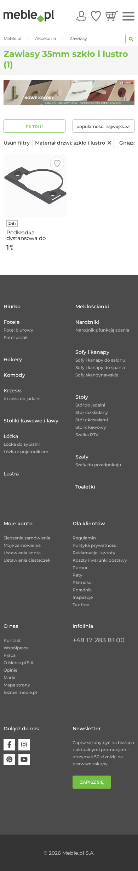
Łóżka (11, 436)
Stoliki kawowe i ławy (31, 420)
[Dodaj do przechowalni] (57, 163)
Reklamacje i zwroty (94, 552)
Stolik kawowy (90, 427)
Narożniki (87, 322)
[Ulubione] (96, 16)
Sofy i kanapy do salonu (100, 360)
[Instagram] (24, 744)
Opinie (10, 670)
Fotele (12, 322)
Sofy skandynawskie (96, 375)
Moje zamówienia (22, 545)
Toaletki (85, 487)
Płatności (82, 582)
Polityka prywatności (95, 545)
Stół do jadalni (90, 405)
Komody (14, 375)
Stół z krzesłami (91, 419)
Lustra (11, 473)
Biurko (12, 306)
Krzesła (13, 390)
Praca (10, 655)
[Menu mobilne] (128, 16)
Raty (77, 575)
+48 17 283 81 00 (99, 640)
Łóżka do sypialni (22, 444)
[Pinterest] (9, 759)
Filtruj (35, 126)
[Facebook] (9, 744)
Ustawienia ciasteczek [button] (27, 560)
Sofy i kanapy (92, 352)
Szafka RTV (87, 434)
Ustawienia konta (22, 552)
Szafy (81, 457)
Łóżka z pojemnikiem (26, 451)
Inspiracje (83, 597)
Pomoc (80, 567)
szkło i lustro (70, 143)
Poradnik (82, 589)
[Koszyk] (111, 16)
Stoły (81, 397)
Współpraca (16, 647)
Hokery (13, 359)
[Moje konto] (81, 16)
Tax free (81, 604)
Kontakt (12, 640)
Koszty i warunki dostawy (100, 560)
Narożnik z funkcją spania (102, 330)
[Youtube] (24, 759)
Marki (9, 677)
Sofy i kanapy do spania (100, 367)
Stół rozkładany (91, 412)
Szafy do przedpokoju (98, 464)
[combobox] (103, 126)
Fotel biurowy (18, 330)
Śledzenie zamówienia (27, 537)
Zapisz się (92, 782)
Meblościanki (92, 306)
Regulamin (84, 537)
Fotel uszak (16, 337)
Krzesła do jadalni (22, 398)
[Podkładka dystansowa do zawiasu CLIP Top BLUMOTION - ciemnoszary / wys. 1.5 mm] (35, 185)
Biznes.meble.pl (20, 692)
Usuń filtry (17, 143)
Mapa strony (17, 685)
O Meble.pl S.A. (19, 662)
